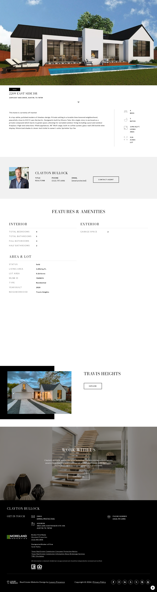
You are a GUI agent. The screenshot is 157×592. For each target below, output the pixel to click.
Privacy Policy (99, 582)
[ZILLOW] (148, 582)
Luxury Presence (57, 582)
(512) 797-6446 (58, 180)
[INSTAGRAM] (119, 582)
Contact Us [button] (78, 477)
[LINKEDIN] (125, 582)
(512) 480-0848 (37, 539)
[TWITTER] (136, 582)
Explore (93, 386)
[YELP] (130, 582)
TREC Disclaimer (37, 556)
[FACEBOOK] (113, 582)
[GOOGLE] (142, 582)
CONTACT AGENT (106, 179)
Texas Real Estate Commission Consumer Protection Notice (54, 551)
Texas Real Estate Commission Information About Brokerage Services (58, 554)
